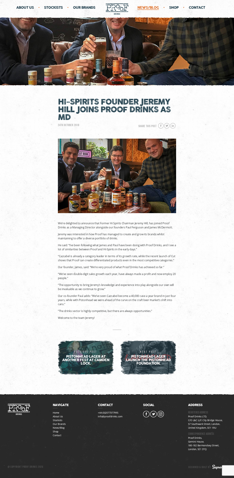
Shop (173, 7)
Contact (197, 7)
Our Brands (84, 7)
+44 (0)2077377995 (108, 412)
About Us (25, 7)
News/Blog (148, 7)
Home (56, 412)
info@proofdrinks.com (110, 416)
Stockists (53, 7)
